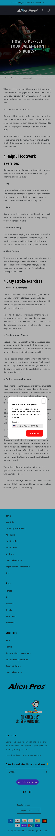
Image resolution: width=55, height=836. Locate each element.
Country (15, 422)
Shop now (35, 433)
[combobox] (25, 426)
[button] (43, 401)
